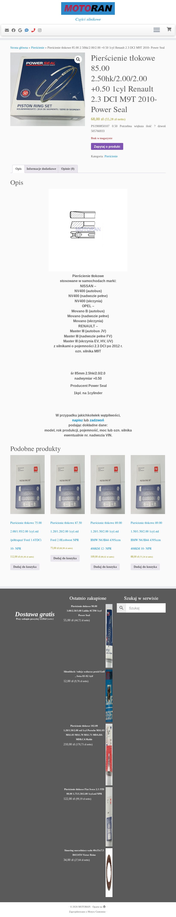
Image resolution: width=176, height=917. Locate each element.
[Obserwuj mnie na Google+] (21, 30)
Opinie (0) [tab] (67, 168)
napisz (77, 420)
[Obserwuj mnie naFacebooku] (15, 30)
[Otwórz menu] (156, 30)
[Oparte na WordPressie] (104, 906)
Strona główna (19, 47)
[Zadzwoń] (34, 30)
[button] (78, 59)
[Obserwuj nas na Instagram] (41, 30)
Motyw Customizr (97, 911)
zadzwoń (97, 420)
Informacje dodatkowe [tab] (41, 168)
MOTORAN (84, 906)
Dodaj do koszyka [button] (24, 566)
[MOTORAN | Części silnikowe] (88, 8)
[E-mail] (8, 30)
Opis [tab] (18, 168)
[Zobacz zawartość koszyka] (169, 28)
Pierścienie (37, 47)
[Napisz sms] (28, 30)
